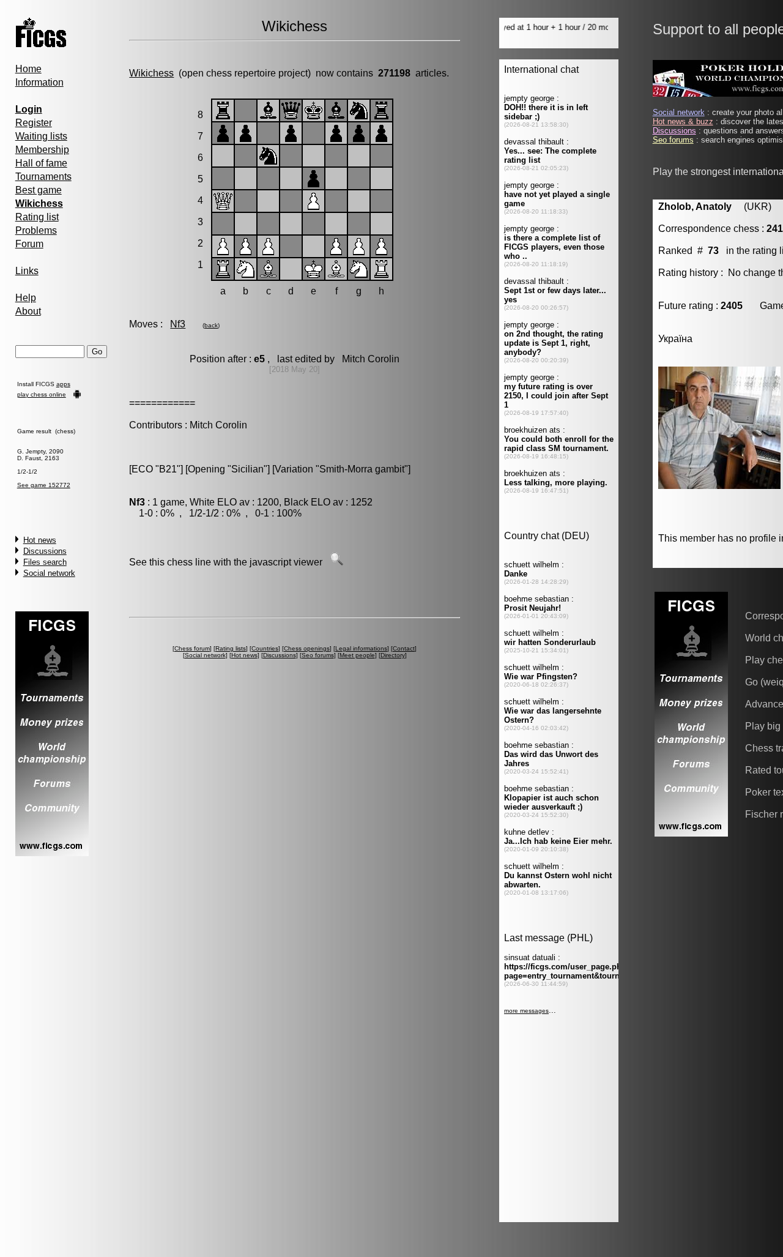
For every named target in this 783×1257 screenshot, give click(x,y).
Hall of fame (41, 163)
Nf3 (177, 324)
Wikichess (151, 73)
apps (63, 384)
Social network (49, 573)
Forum (29, 244)
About (28, 311)
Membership (42, 149)
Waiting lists (41, 136)
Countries (264, 648)
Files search (45, 562)
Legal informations (361, 648)
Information (39, 82)
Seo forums (318, 655)
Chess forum (192, 648)
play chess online (41, 394)
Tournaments (43, 176)
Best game (38, 190)
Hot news (39, 540)
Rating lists (230, 648)
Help (25, 298)
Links (27, 271)
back (211, 325)
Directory (392, 655)
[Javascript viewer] (336, 562)
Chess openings (307, 648)
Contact (404, 648)
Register (33, 122)
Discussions (45, 551)
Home (28, 69)
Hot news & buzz (683, 121)
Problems (36, 230)
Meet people (357, 655)
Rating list (37, 217)
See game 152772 (43, 485)
